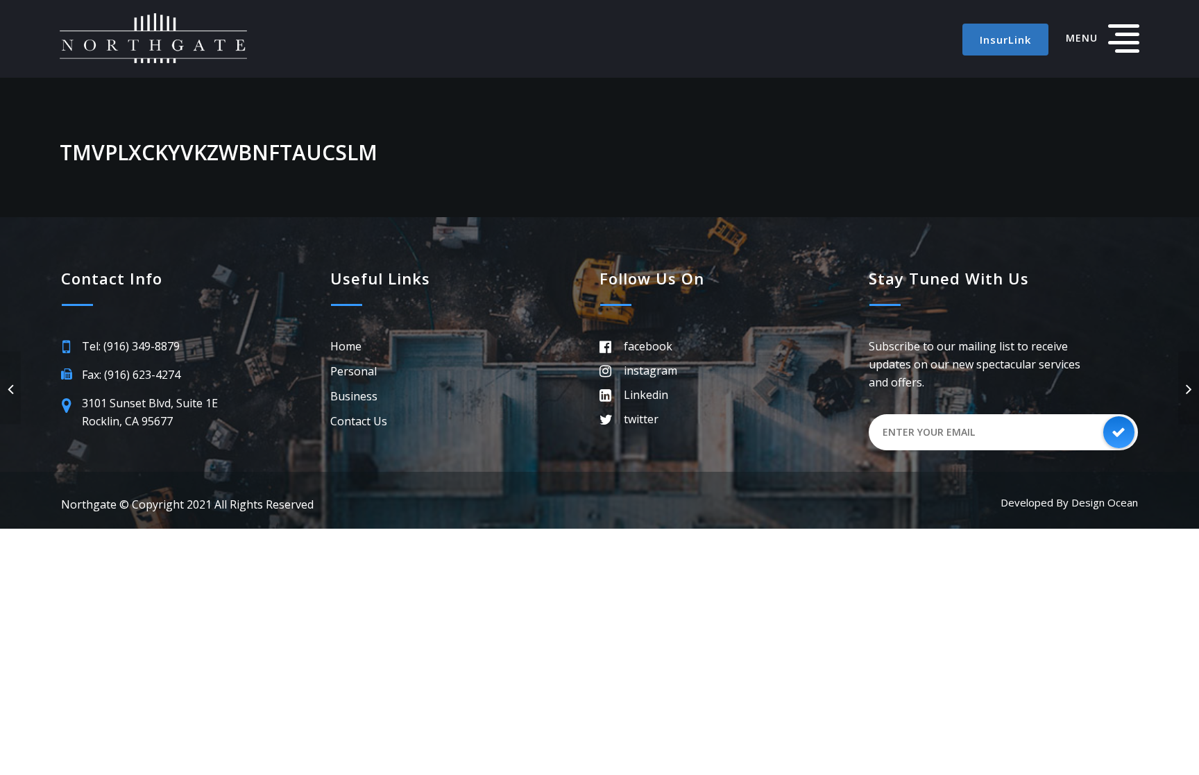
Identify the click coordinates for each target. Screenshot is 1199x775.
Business (353, 396)
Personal (353, 371)
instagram (650, 370)
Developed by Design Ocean (1069, 502)
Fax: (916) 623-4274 (131, 374)
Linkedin (646, 394)
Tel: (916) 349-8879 (131, 346)
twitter (641, 419)
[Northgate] (153, 38)
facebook (648, 346)
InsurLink (1005, 39)
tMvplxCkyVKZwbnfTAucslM (218, 153)
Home (346, 346)
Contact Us (358, 421)
